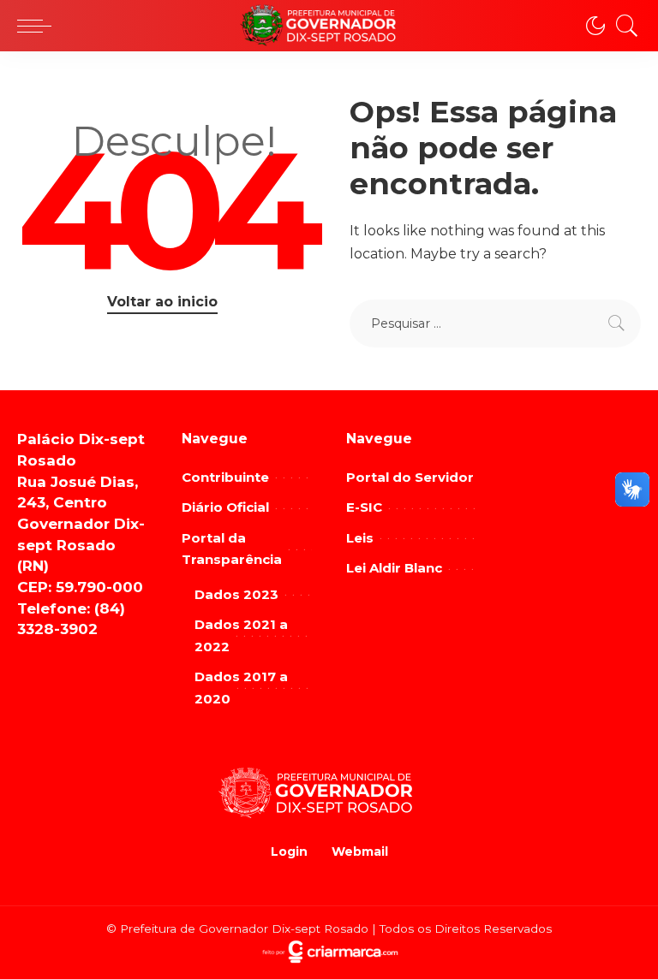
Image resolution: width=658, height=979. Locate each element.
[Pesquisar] (623, 25)
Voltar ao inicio (162, 302)
